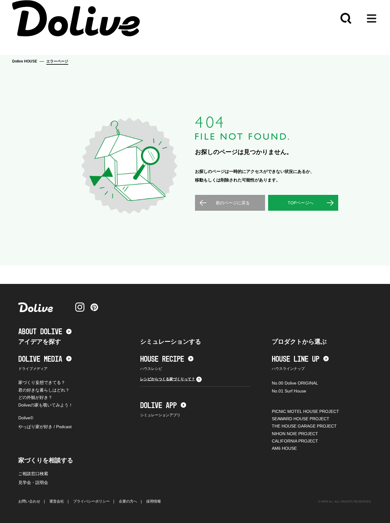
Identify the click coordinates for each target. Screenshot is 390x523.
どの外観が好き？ (35, 397)
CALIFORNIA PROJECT (295, 441)
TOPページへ (301, 202)
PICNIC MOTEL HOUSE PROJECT (305, 411)
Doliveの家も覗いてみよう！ (45, 405)
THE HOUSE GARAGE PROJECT (304, 426)
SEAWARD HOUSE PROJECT (300, 418)
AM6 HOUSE (284, 448)
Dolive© (25, 417)
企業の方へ (128, 501)
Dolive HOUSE (24, 61)
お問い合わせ (29, 501)
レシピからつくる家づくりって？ (167, 379)
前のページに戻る (233, 202)
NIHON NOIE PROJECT (295, 433)
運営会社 (56, 501)
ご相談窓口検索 (33, 473)
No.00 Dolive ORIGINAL (295, 383)
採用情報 (153, 501)
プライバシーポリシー (91, 501)
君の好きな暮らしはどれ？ (43, 390)
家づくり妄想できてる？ (41, 382)
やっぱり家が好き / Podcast (45, 426)
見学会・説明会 (33, 482)
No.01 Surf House (289, 391)
